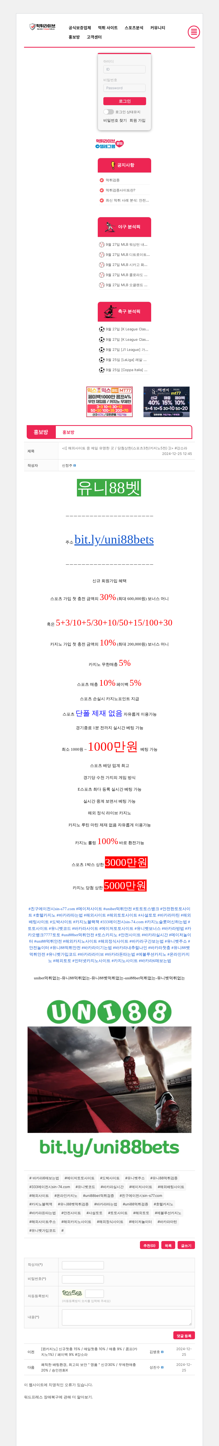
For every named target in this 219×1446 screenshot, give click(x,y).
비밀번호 (110, 80)
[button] (67, 465)
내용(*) (33, 1317)
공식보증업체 (80, 27)
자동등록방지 (38, 1296)
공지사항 (125, 164)
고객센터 (94, 37)
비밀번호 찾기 (115, 120)
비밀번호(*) (37, 1278)
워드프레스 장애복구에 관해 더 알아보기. (58, 1397)
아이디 (108, 61)
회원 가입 (138, 120)
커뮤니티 (157, 27)
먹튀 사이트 (108, 27)
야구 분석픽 (129, 226)
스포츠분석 (134, 27)
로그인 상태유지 (127, 112)
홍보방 (74, 37)
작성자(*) (35, 1264)
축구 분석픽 (129, 311)
